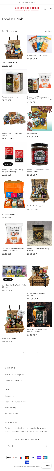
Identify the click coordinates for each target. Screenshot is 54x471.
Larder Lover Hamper (9, 338)
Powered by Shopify (34, 466)
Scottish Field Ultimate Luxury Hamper (12, 134)
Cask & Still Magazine (13, 380)
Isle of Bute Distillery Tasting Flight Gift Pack (14, 286)
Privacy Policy (10, 407)
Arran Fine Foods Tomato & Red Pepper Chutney (38, 171)
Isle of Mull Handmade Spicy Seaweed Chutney (37, 331)
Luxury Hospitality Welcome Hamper (36, 294)
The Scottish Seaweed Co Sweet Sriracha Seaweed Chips (12, 250)
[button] (3, 9)
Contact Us (9, 396)
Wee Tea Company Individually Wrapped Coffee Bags (12, 171)
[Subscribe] (46, 446)
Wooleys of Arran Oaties (10, 97)
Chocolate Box (32, 133)
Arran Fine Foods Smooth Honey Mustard (38, 250)
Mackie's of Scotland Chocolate (37, 55)
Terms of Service (11, 413)
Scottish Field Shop (23, 466)
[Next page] (44, 352)
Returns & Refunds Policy (15, 402)
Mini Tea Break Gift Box (10, 214)
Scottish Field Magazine (14, 374)
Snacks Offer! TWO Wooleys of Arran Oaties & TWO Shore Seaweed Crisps (39, 98)
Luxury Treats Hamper (9, 62)
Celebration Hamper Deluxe (36, 206)
